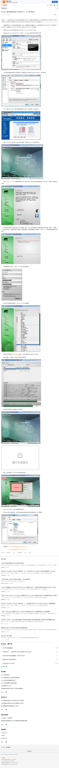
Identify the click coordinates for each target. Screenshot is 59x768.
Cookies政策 (13, 759)
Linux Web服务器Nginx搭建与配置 (9, 683)
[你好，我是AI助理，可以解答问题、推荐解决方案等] (50, 5)
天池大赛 (10, 754)
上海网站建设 (16, 354)
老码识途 (3, 631)
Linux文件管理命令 (5, 675)
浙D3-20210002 (14, 764)
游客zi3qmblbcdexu (5, 583)
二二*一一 (3, 639)
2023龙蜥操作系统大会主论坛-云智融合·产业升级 (12, 703)
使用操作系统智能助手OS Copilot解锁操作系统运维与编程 (14, 720)
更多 (2, 692)
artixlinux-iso (4, 732)
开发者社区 (6, 754)
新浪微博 (8, 747)
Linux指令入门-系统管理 (6, 718)
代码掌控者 (3, 575)
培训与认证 (15, 754)
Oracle (29, 552)
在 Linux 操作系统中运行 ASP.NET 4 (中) (17, 546)
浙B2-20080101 (15, 762)
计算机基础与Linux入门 (6, 685)
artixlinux (3, 735)
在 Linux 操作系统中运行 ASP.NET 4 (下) (17, 549)
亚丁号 (2, 623)
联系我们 (29, 751)
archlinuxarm (4, 738)
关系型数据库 (19, 552)
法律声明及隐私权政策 (5, 759)
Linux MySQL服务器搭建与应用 (8, 680)
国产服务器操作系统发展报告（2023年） (10, 706)
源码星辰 (3, 567)
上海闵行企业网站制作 (11, 181)
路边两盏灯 (3, 591)
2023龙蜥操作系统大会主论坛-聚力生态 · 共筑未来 (12, 700)
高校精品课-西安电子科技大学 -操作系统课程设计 (12, 688)
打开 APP (55, 1)
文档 (2, 754)
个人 (57, 8)
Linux (14, 552)
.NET (25, 552)
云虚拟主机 (8, 552)
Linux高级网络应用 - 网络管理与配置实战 (10, 677)
